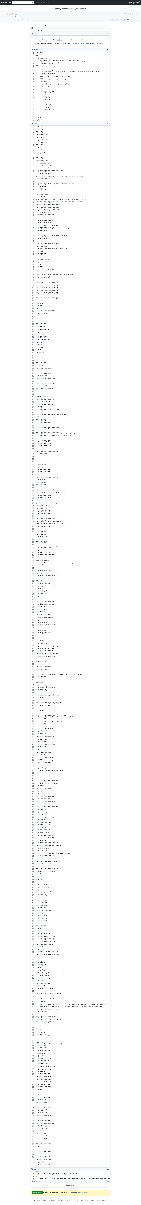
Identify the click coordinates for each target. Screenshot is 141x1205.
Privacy (53, 1200)
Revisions (15, 20)
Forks (25, 20)
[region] (70, 30)
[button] (124, 20)
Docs (73, 1200)
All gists (37, 2)
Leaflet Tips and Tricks (82, 43)
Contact (77, 1200)
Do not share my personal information (98, 1200)
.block (15, 14)
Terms (48, 1200)
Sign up (136, 2)
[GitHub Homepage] (35, 1201)
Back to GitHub (45, 2)
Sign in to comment (83, 1192)
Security (58, 1200)
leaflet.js (59, 40)
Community (68, 1200)
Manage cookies (84, 1200)
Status (62, 1200)
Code (6, 20)
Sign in (130, 2)
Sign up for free (37, 1192)
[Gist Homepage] (6, 3)
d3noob (9, 14)
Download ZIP (134, 20)
